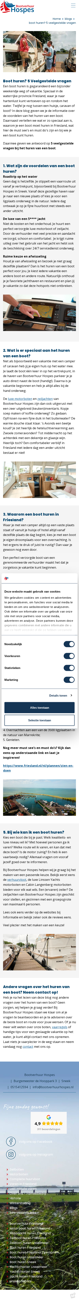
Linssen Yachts (20, 1281)
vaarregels (59, 1027)
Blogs (14, 1208)
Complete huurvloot (25, 1179)
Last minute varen (23, 1188)
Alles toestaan (39, 707)
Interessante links (23, 1212)
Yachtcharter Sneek (25, 1271)
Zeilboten (17, 1169)
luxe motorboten (20, 399)
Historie (15, 1198)
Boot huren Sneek (23, 1262)
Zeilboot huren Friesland (28, 1238)
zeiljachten (45, 399)
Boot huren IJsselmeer (27, 1257)
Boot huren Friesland (25, 1247)
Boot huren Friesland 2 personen (34, 1252)
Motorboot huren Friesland (30, 1228)
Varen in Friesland (23, 1184)
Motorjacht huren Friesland (30, 1233)
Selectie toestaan (39, 720)
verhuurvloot (16, 880)
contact (28, 1046)
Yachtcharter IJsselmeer (28, 1267)
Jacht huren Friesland (26, 1276)
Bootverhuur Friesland (26, 1223)
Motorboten (19, 1174)
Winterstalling (20, 1203)
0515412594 (19, 1087)
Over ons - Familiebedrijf (28, 1193)
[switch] (69, 656)
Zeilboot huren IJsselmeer (29, 1243)
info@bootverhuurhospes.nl (53, 1087)
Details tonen (58, 695)
